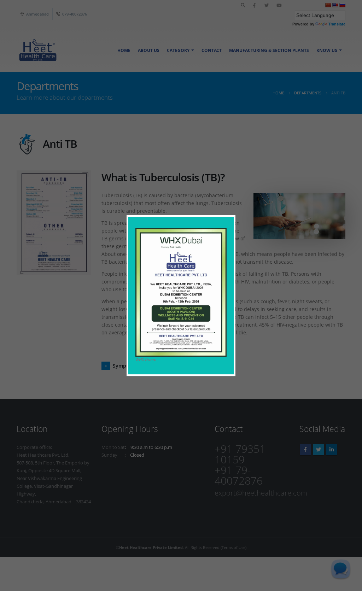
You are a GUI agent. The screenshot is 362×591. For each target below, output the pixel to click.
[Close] (232, 218)
